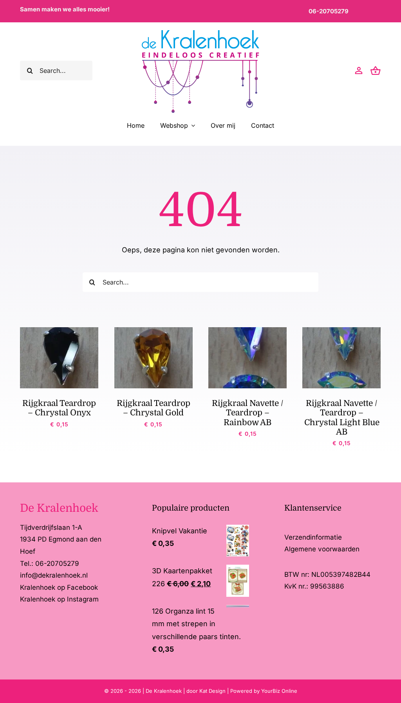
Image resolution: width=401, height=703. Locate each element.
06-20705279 (329, 11)
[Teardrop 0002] (153, 330)
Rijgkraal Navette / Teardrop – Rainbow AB (248, 413)
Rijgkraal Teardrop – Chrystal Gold (153, 408)
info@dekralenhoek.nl (54, 575)
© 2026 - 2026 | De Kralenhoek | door (151, 691)
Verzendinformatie (313, 537)
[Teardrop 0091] (59, 330)
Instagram (83, 599)
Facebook (82, 587)
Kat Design (213, 691)
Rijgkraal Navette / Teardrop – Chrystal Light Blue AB (341, 418)
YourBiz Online (279, 691)
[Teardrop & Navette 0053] (341, 330)
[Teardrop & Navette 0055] (247, 330)
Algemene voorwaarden (321, 549)
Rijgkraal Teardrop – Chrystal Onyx (59, 408)
